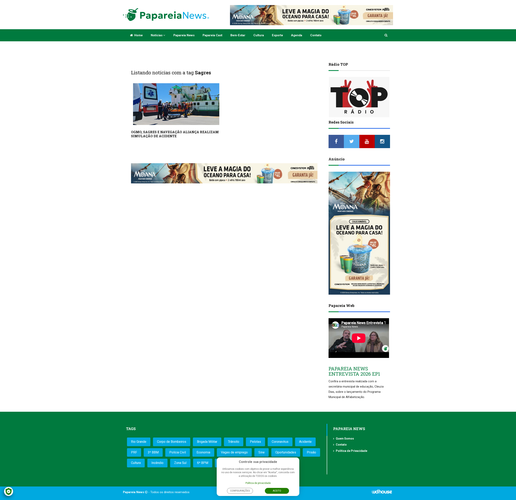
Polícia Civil (177, 452)
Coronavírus (280, 442)
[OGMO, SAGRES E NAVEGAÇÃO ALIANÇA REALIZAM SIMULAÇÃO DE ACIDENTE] (176, 104)
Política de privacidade (258, 483)
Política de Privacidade (351, 450)
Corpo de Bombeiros (171, 442)
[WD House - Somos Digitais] (382, 493)
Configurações (240, 490)
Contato (315, 35)
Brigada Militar (207, 442)
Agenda (296, 35)
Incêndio (157, 463)
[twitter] (351, 141)
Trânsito (233, 442)
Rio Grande (138, 442)
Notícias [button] (157, 35)
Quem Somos (345, 438)
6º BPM (202, 463)
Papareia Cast (212, 35)
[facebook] (336, 141)
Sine (261, 452)
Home (138, 35)
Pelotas (255, 442)
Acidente (305, 442)
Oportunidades (285, 452)
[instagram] (382, 141)
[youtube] (367, 141)
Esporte (277, 35)
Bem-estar (237, 35)
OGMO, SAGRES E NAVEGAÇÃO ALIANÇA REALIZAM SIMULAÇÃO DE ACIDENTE (175, 134)
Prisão (311, 452)
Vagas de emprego (234, 452)
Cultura (258, 35)
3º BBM (153, 452)
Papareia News (184, 35)
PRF (134, 452)
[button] (386, 35)
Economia (203, 452)
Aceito (277, 490)
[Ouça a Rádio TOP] (359, 97)
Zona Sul (180, 463)
